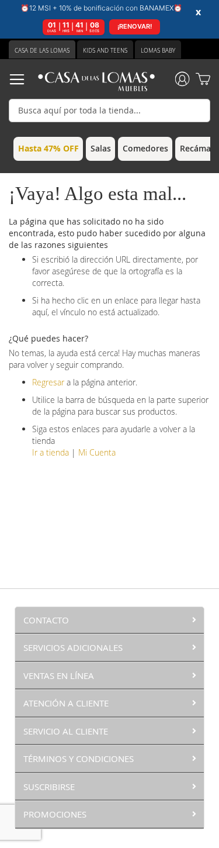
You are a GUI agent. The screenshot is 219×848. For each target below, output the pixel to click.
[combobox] (109, 110)
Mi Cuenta (97, 452)
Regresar (48, 382)
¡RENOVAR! (134, 26)
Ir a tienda (50, 452)
